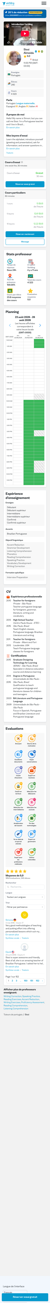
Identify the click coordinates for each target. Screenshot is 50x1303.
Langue (9, 893)
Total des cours (34, 280)
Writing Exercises (12, 1003)
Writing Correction (12, 996)
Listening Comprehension (16, 1009)
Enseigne (15, 73)
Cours (14, 91)
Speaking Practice (31, 996)
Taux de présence (11, 281)
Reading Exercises (12, 999)
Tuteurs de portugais (13, 1015)
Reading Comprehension (15, 1006)
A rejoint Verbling (31, 266)
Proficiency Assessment (32, 1003)
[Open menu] (44, 3)
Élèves (14, 82)
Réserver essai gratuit (25, 1297)
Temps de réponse (11, 266)
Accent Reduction (30, 999)
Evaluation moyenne (32, 296)
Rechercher (11, 883)
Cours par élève (14, 295)
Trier (8, 903)
